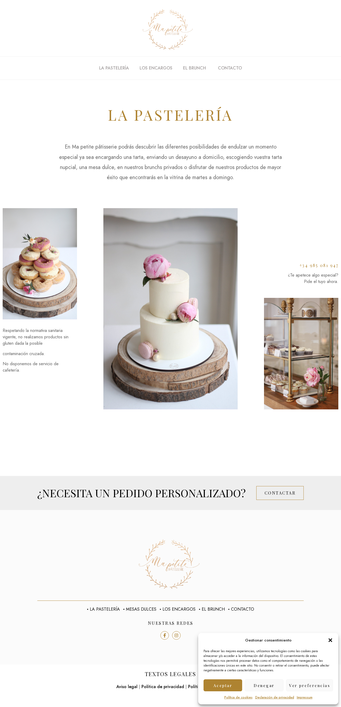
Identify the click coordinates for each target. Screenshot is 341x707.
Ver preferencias (309, 685)
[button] (330, 640)
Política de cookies (238, 697)
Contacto (230, 68)
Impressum (304, 697)
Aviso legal (126, 687)
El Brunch (195, 68)
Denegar (264, 685)
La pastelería (114, 68)
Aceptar (223, 685)
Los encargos (156, 68)
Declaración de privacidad (274, 697)
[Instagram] (176, 635)
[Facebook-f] (164, 635)
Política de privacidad (162, 687)
